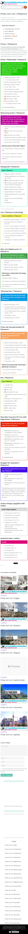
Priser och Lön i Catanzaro (11, 707)
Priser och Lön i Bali (10, 890)
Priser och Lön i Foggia (10, 598)
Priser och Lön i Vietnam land (13, 910)
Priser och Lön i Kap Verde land (13, 878)
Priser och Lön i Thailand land (13, 853)
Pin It (2, 565)
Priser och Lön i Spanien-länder (13, 869)
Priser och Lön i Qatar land (12, 923)
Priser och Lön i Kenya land (12, 915)
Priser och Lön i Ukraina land (12, 865)
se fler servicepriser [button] (8, 321)
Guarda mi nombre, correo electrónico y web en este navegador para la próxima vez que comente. (14, 770)
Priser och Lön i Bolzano (10, 626)
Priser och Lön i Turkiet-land (12, 857)
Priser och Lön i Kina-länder (12, 902)
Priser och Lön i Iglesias (10, 735)
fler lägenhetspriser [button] (8, 457)
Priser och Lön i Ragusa (10, 653)
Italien (4, 595)
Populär (14, 841)
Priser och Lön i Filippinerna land (14, 882)
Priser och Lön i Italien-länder (13, 680)
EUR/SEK (7, 836)
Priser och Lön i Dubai (11, 845)
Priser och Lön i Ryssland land (13, 886)
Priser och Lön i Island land (12, 894)
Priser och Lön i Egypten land (13, 861)
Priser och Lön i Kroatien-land (13, 849)
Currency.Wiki (20, 836)
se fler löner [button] (6, 243)
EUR (13, 806)
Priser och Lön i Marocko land (13, 919)
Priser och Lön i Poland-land (12, 906)
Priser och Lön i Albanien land (13, 873)
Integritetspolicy (15, 931)
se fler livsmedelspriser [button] (9, 107)
